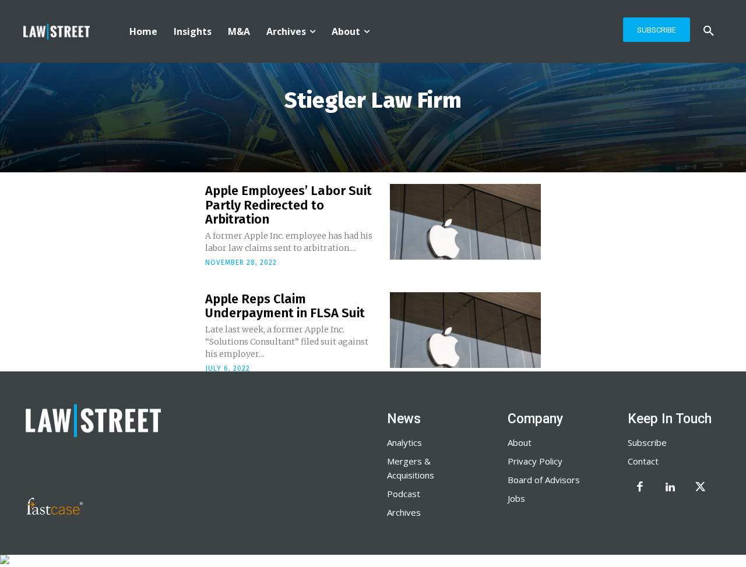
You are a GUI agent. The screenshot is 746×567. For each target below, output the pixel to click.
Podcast (403, 493)
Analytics (404, 442)
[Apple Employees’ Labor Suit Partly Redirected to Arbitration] (465, 222)
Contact (643, 461)
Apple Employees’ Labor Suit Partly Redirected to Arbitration (288, 204)
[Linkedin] (670, 488)
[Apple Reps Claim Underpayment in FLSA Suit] (465, 330)
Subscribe (647, 442)
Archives (404, 512)
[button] (709, 31)
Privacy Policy (535, 461)
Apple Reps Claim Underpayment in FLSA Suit (285, 306)
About (520, 442)
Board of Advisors (544, 480)
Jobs (516, 498)
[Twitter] (700, 488)
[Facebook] (640, 488)
